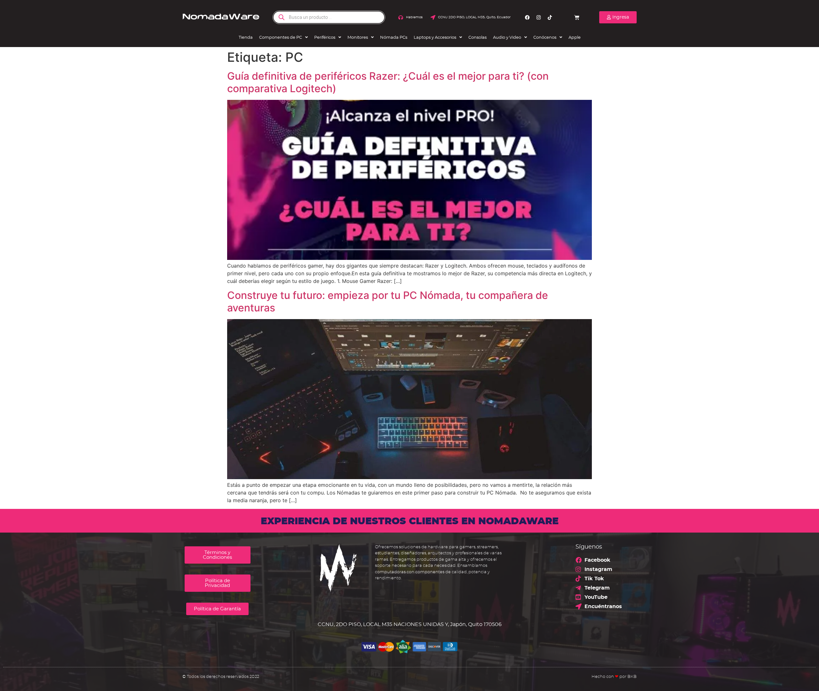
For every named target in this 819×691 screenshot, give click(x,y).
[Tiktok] (550, 17)
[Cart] (577, 17)
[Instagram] (539, 17)
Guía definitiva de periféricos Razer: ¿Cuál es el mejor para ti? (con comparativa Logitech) (388, 82)
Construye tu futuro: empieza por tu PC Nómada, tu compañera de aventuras (387, 301)
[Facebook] (527, 17)
